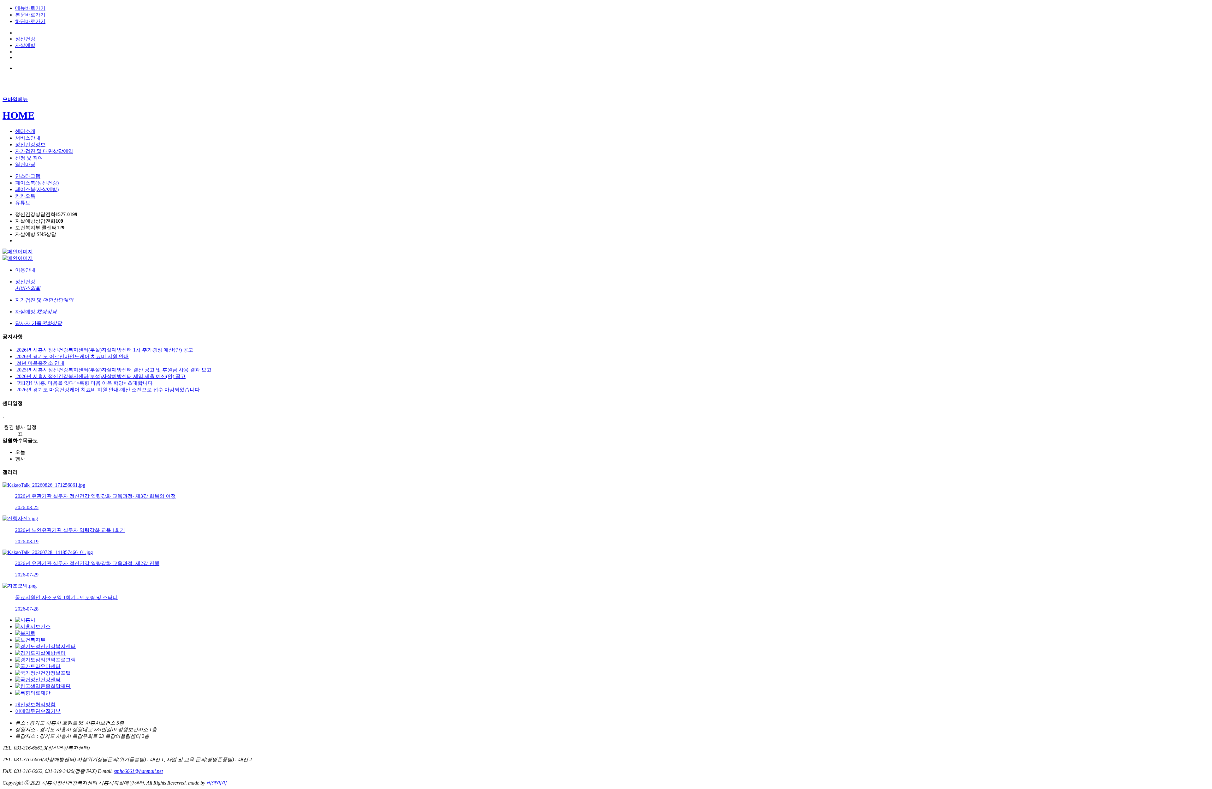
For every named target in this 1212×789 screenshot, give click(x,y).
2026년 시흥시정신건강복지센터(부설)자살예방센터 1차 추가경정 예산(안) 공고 (104, 349)
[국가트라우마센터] (38, 666)
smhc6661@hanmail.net (138, 771)
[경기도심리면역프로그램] (45, 659)
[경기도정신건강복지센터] (45, 646)
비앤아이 (216, 783)
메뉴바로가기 (30, 8)
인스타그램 (27, 176)
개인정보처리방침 (35, 704)
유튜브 (22, 202)
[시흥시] (25, 620)
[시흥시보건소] (32, 626)
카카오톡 (25, 196)
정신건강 (25, 38)
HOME (18, 115)
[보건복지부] (30, 639)
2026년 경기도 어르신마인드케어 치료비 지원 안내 (72, 356)
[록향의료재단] (32, 693)
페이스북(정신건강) (37, 182)
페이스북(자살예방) (37, 189)
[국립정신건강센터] (38, 679)
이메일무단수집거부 (38, 711)
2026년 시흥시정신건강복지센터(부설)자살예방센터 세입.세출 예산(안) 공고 (100, 376)
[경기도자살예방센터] (40, 653)
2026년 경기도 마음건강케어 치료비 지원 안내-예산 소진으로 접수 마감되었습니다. (108, 389)
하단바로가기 (30, 21)
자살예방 (25, 45)
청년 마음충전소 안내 (39, 363)
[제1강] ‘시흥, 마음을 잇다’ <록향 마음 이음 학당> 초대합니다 (84, 383)
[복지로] (25, 633)
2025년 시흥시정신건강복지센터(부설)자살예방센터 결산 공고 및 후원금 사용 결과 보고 (113, 369)
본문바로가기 (30, 14)
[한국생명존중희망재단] (43, 686)
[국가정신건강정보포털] (43, 673)
